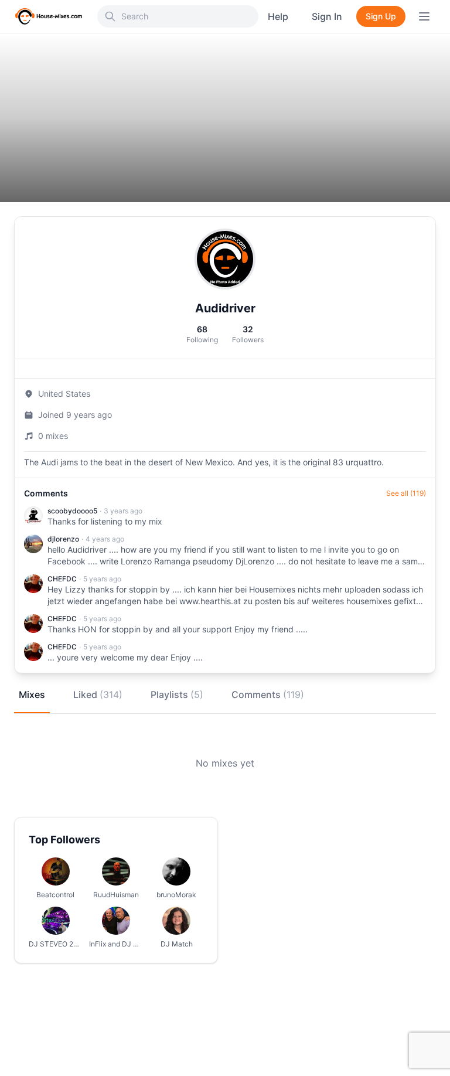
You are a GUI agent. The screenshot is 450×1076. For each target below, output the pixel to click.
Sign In (327, 16)
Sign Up (381, 16)
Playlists (177, 694)
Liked (97, 694)
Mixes (32, 694)
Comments (267, 694)
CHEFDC (62, 578)
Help (278, 16)
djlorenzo (63, 538)
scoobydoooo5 (72, 510)
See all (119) (406, 493)
